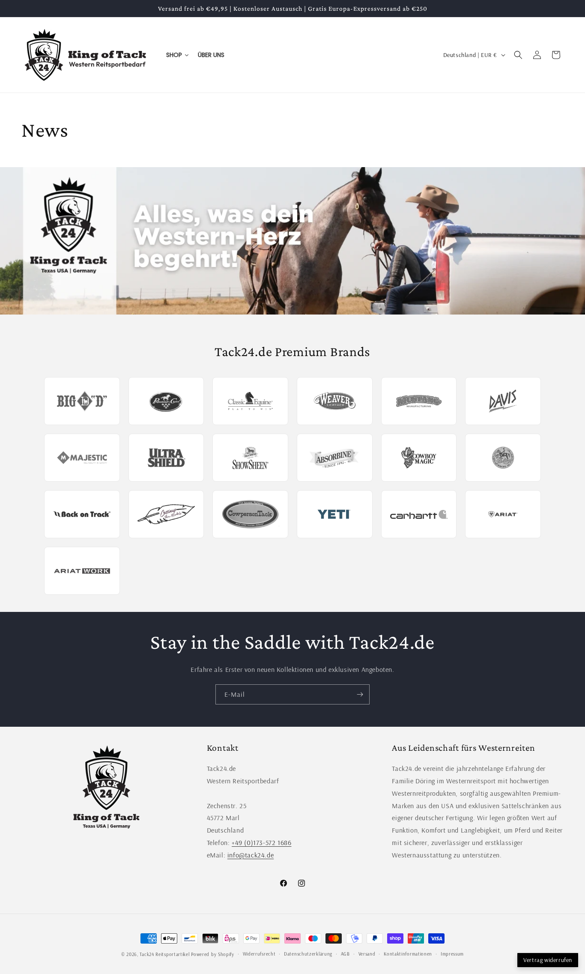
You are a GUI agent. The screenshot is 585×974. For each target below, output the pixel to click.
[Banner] (292, 241)
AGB (345, 954)
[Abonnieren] (359, 694)
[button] (518, 54)
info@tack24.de (250, 855)
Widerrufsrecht (259, 954)
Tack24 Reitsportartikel (164, 954)
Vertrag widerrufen (547, 960)
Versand (367, 954)
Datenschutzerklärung (308, 954)
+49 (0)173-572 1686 (261, 842)
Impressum (452, 954)
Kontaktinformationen (408, 954)
